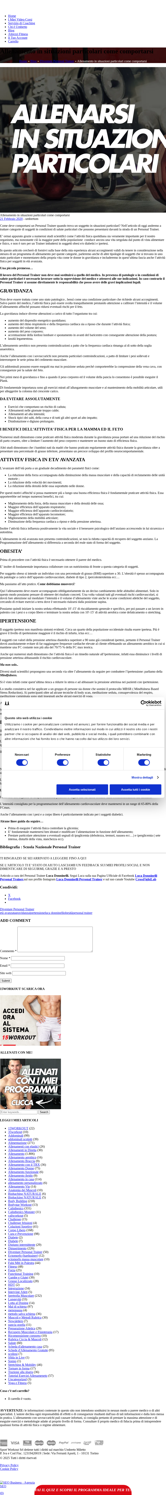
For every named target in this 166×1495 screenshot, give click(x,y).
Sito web (5, 973)
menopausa (15, 1310)
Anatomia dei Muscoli (22, 1190)
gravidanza (23, 913)
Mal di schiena (17, 1306)
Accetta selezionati (82, 789)
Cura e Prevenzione (20, 1233)
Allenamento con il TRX (24, 1164)
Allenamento (16, 1153)
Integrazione (16, 1288)
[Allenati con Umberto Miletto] (30, 1108)
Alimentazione (17, 1143)
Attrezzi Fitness (18, 34)
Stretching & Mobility (22, 1364)
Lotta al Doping (18, 1303)
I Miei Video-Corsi (20, 19)
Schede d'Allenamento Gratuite (28, 1350)
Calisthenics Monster (21, 1212)
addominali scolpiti (20, 1139)
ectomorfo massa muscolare (25, 1259)
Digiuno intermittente (21, 1244)
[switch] (62, 762)
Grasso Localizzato (20, 1281)
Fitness (12, 1266)
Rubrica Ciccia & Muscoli (25, 1339)
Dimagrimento (17, 1248)
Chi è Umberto (17, 26)
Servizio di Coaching (21, 23)
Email (5, 965)
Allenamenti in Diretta (22, 1150)
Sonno (12, 1361)
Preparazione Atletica (21, 1328)
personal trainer (82, 913)
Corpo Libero (17, 1230)
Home (12, 16)
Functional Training (20, 1274)
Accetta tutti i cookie (135, 789)
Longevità (14, 1299)
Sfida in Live (16, 1357)
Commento (8, 951)
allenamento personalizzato (25, 1183)
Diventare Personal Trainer (57, 61)
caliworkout (15, 1215)
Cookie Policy (9, 1469)
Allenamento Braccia (21, 1161)
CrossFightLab (145, 879)
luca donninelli (54, 913)
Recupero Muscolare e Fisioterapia (30, 1332)
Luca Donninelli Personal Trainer (79, 879)
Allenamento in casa (21, 1179)
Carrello (13, 41)
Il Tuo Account (17, 37)
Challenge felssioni (20, 1223)
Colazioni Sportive (20, 1226)
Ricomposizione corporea (24, 1335)
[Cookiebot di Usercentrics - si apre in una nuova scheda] (143, 703)
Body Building (17, 1201)
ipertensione (37, 913)
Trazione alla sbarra (20, 1372)
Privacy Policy (9, 1465)
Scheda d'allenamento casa (25, 1346)
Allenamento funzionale (23, 1172)
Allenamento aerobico (22, 1157)
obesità (68, 913)
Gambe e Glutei (18, 1277)
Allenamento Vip (19, 1186)
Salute (12, 1343)
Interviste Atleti (18, 1292)
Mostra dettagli (142, 777)
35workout (15, 1132)
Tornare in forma (19, 1368)
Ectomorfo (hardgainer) (23, 1255)
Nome (5, 958)
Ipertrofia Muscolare (21, 1295)
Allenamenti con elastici (23, 1146)
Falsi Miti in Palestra (21, 1263)
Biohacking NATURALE (24, 1197)
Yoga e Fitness (17, 1383)
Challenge (14, 1219)
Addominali (15, 1135)
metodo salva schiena (21, 1314)
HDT (11, 1284)
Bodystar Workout (20, 1204)
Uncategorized (17, 1379)
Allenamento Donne (21, 1168)
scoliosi (13, 1354)
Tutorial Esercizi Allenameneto (27, 1375)
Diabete (13, 1237)
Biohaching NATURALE (24, 1193)
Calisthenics (15, 1208)
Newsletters (15, 1321)
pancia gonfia (16, 1324)
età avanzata (8, 913)
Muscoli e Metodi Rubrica (25, 1317)
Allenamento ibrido (20, 1175)
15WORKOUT (18, 1128)
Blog (11, 30)
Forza (11, 1270)
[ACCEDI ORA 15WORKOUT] (30, 1044)
